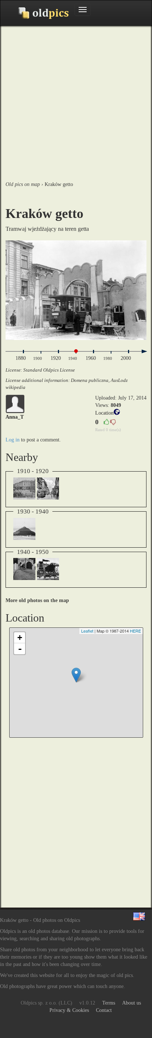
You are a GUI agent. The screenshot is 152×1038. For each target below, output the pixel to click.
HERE (135, 631)
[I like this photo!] (106, 422)
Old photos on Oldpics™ (37, 13)
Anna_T (15, 417)
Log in (13, 440)
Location (104, 413)
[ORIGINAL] (76, 290)
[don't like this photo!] (112, 422)
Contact (104, 1010)
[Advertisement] (76, 101)
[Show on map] (117, 413)
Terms (108, 1003)
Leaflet (87, 631)
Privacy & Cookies (69, 1010)
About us (131, 1003)
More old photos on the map (37, 600)
